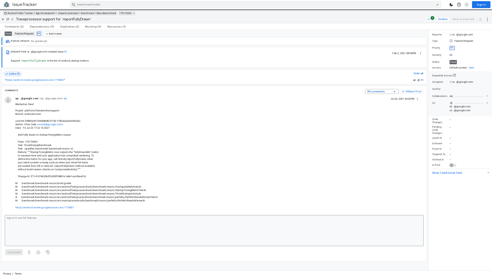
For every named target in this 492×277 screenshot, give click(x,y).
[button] (460, 41)
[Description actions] (420, 53)
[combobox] (256, 4)
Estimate (437, 143)
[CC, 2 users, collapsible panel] (469, 103)
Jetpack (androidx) (68, 13)
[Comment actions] (417, 99)
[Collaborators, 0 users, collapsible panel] (469, 96)
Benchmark (87, 13)
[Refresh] (7, 19)
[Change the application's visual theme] (451, 4)
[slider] (429, 150)
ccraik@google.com (50, 124)
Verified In (438, 159)
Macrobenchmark (106, 13)
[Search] (73, 4)
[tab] (14, 26)
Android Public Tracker (20, 13)
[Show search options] (437, 4)
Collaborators (439, 96)
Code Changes (437, 121)
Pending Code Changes (437, 130)
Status (436, 62)
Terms (18, 273)
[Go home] (3, 19)
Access (436, 67)
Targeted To (438, 154)
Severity (436, 55)
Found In (437, 149)
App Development (45, 13)
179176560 (125, 13)
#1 (65, 51)
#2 (422, 79)
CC (433, 103)
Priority (436, 48)
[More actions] (487, 19)
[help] (459, 4)
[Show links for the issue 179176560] (133, 13)
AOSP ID (437, 138)
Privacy (7, 273)
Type (435, 41)
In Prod (436, 165)
